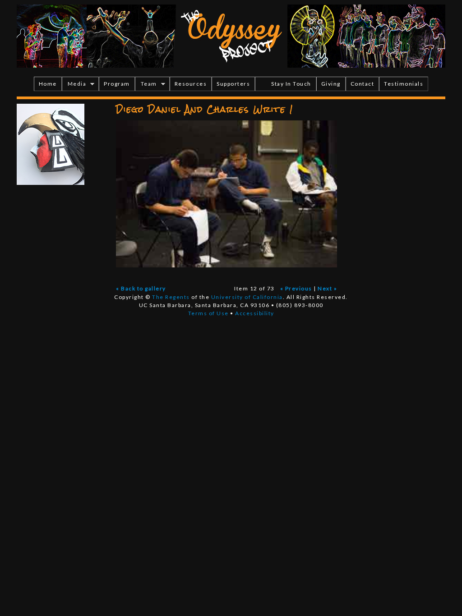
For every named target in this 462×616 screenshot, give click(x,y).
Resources (191, 83)
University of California (247, 297)
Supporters (233, 83)
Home (48, 83)
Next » (327, 288)
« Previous (296, 288)
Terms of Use (208, 313)
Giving (331, 83)
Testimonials (403, 83)
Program (117, 83)
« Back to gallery (141, 288)
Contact (362, 83)
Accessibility (254, 313)
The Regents (171, 297)
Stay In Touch (291, 83)
